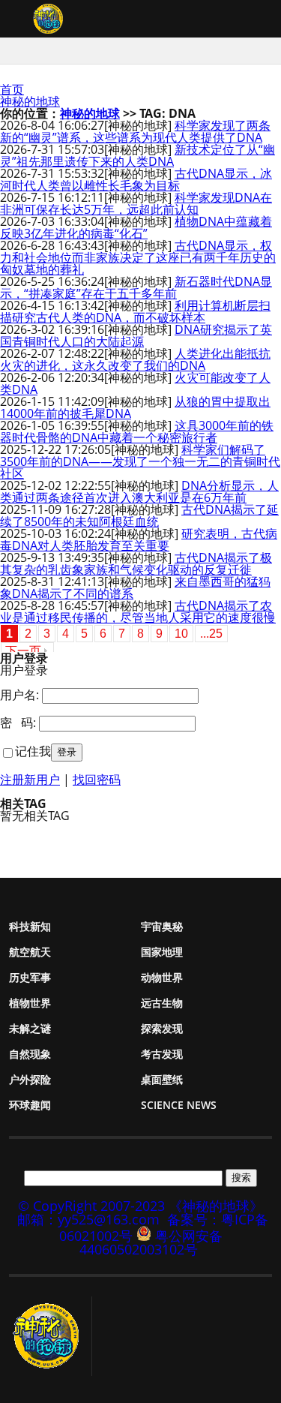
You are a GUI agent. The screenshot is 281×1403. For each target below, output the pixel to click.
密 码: (18, 722)
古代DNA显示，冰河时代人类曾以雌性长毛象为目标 (136, 179)
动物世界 (162, 977)
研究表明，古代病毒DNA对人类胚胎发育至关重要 (138, 539)
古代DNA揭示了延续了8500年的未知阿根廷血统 (139, 515)
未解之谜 (30, 1028)
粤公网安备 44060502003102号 (151, 1242)
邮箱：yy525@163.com (88, 1219)
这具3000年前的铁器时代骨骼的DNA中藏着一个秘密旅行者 (137, 431)
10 (181, 633)
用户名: (19, 694)
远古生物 (162, 1003)
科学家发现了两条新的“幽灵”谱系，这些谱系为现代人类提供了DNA (135, 131)
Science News (179, 1105)
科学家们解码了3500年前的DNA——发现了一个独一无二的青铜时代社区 (140, 461)
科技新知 (30, 926)
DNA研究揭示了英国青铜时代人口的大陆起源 (136, 335)
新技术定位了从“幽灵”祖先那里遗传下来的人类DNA (137, 155)
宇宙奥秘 (162, 926)
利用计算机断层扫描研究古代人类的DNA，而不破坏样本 (135, 311)
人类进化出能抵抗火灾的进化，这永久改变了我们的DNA (135, 359)
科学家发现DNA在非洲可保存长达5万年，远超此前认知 (136, 203)
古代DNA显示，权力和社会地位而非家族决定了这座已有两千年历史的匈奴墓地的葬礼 (138, 257)
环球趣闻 (30, 1105)
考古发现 (162, 1054)
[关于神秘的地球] (50, 1336)
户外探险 (30, 1079)
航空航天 (30, 952)
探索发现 (162, 1028)
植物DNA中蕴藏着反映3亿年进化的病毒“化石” (136, 227)
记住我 (33, 751)
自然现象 (30, 1054)
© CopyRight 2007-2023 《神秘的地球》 (140, 1206)
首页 (12, 89)
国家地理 (162, 952)
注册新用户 (30, 779)
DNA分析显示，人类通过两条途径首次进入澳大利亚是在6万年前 (139, 491)
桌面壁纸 (162, 1079)
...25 (211, 633)
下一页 (23, 650)
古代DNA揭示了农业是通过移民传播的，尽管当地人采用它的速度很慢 (138, 611)
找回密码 (97, 779)
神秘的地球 (30, 101)
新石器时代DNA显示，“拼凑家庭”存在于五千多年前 (136, 287)
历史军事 (30, 977)
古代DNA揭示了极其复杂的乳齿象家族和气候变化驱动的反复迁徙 (136, 563)
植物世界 (30, 1003)
